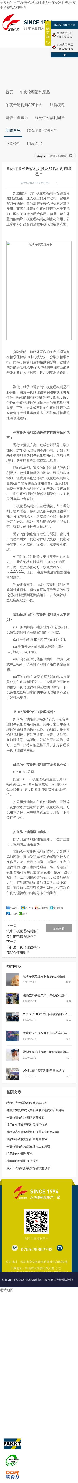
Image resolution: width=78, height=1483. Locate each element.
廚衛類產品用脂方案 (15, 1345)
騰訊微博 (58, 907)
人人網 (13, 913)
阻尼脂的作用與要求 (19, 1153)
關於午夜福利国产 (44, 1361)
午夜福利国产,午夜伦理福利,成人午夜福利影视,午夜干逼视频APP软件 (38, 5)
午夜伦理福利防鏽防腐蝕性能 (25, 1117)
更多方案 (8, 1353)
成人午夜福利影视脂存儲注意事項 (28, 1168)
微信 (24, 913)
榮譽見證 (34, 1389)
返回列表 (58, 928)
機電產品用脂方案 (14, 1306)
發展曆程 (34, 1381)
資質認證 (34, 1396)
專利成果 (34, 1404)
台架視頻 (34, 1420)
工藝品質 (8, 1389)
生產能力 (8, 1381)
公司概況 (34, 1373)
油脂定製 (49, 1314)
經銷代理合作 (52, 1298)
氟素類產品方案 (12, 1322)
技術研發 (8, 1373)
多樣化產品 (51, 1353)
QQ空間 (29, 907)
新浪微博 (43, 907)
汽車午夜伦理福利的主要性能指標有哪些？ (23, 933)
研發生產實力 (13, 1361)
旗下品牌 (9, 1428)
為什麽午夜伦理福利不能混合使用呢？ (23, 950)
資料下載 (49, 1330)
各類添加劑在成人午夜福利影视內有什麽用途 (35, 1110)
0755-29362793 (64, 25)
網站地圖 (6, 1289)
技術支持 (49, 1306)
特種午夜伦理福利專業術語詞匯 (26, 1103)
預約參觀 (49, 1337)
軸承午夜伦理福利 (29, 851)
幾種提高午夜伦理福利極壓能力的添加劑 (32, 1132)
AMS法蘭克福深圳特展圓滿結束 (43, 1070)
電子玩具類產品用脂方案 (18, 1314)
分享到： (15, 907)
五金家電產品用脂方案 (16, 1337)
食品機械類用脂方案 (15, 1330)
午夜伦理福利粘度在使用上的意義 (28, 1146)
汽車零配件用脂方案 (15, 1290)
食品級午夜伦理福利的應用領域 (26, 1139)
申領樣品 (49, 1345)
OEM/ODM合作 (54, 1290)
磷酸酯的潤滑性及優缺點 (22, 1161)
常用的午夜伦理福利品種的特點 (26, 1124)
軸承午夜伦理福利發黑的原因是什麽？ (48, 976)
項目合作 (49, 1322)
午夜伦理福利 (50, 203)
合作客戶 (34, 1412)
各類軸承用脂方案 (14, 1298)
